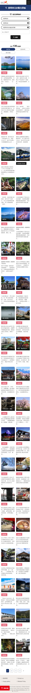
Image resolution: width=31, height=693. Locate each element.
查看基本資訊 (4, 57)
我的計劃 (6, 688)
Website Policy (22, 681)
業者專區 (5, 678)
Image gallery (6, 681)
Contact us (20, 678)
